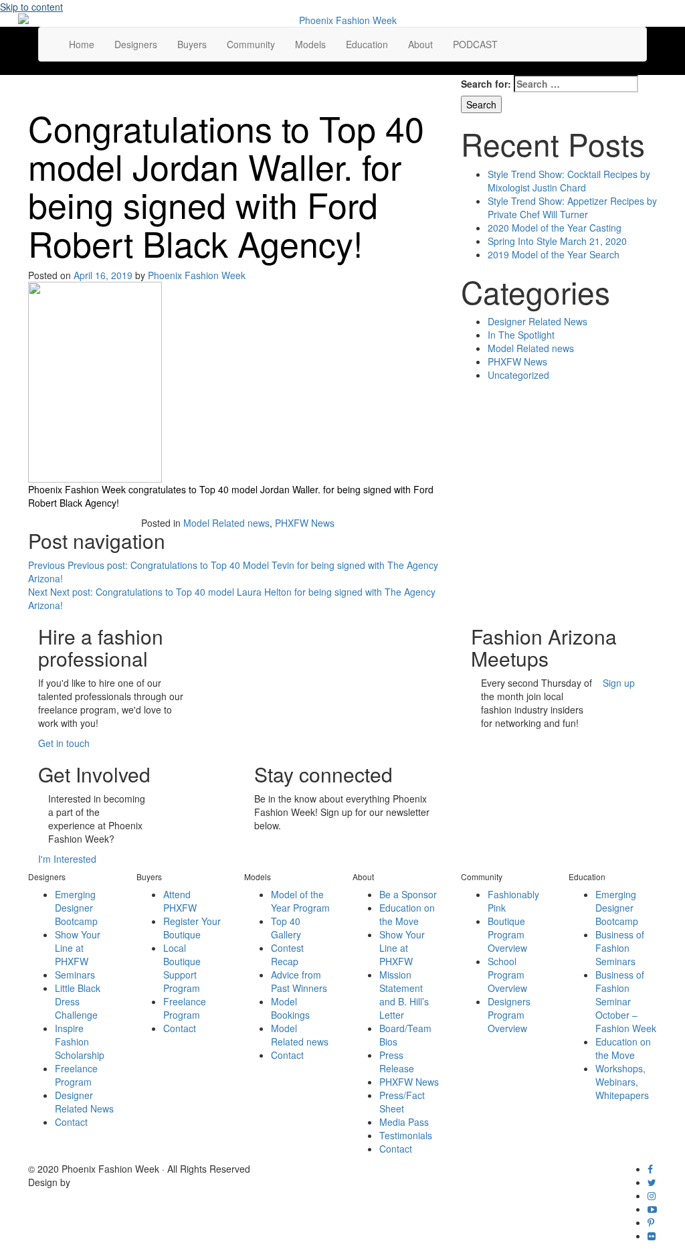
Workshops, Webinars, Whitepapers (622, 1082)
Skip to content (31, 6)
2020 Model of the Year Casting (554, 227)
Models (310, 44)
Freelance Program (76, 1075)
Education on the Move (407, 914)
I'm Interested (67, 858)
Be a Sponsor (408, 894)
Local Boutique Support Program (182, 968)
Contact (71, 1122)
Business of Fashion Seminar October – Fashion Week (625, 1001)
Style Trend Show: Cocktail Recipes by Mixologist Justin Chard (569, 180)
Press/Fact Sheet (402, 1101)
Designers (135, 44)
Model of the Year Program (300, 901)
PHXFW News (304, 522)
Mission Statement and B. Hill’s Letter (404, 994)
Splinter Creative (108, 1182)
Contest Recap (287, 954)
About (420, 44)
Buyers (192, 44)
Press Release (396, 1061)
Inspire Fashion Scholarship (79, 1041)
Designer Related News (537, 321)
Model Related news (226, 522)
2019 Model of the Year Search (553, 254)
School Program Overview (507, 974)
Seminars (75, 974)
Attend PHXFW (180, 901)
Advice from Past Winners (299, 981)
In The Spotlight (521, 334)
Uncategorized (518, 375)
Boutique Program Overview (507, 934)
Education (367, 44)
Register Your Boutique (192, 927)
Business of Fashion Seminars (619, 948)
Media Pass (404, 1122)
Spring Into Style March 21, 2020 (557, 241)
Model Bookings (290, 1008)
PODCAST (475, 44)
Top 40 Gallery (286, 927)
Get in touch (64, 743)
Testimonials (405, 1135)
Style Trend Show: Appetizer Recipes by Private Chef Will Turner (572, 207)
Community (251, 44)
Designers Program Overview (509, 1015)
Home (81, 44)
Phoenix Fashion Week (197, 275)
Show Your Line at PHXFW (77, 948)
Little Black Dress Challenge (77, 1001)
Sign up (619, 682)
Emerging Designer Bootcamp (76, 908)
